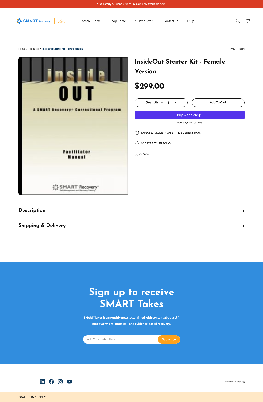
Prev (232, 48)
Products (34, 48)
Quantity (152, 103)
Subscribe (169, 339)
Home (21, 48)
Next (242, 48)
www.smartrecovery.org (235, 381)
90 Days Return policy (156, 143)
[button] (144, 21)
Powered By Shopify (32, 397)
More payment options (189, 122)
